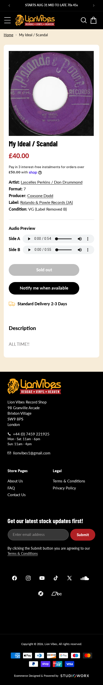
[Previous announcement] (9, 5)
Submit (83, 534)
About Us (15, 481)
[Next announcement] (93, 5)
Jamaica (52, 614)
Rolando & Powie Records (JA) (46, 202)
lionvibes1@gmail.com (31, 453)
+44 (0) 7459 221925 (31, 434)
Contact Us (17, 494)
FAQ (11, 488)
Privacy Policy (64, 488)
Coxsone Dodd (40, 195)
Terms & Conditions (69, 481)
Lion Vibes (50, 644)
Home (8, 35)
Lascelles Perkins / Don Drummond (51, 182)
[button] (7, 20)
